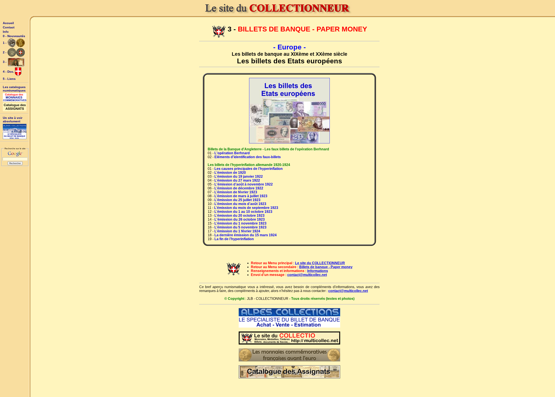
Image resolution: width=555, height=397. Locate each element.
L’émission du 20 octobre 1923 (239, 215)
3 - (5, 62)
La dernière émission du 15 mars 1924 (245, 235)
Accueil (8, 23)
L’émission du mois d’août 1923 (240, 204)
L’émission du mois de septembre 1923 (246, 208)
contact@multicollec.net (307, 275)
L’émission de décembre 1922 (238, 188)
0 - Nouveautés (14, 36)
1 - (5, 42)
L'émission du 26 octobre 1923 (239, 219)
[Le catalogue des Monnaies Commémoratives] (14, 97)
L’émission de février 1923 (235, 192)
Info (6, 31)
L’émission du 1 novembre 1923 (240, 223)
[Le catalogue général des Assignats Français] (14, 107)
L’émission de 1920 (230, 172)
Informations (317, 271)
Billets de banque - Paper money (326, 267)
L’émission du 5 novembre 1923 (240, 227)
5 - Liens (9, 78)
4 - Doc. (9, 71)
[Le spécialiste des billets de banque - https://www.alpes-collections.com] (14, 131)
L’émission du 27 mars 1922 (237, 180)
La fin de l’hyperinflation (234, 239)
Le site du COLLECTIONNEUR (320, 263)
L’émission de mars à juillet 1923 (240, 196)
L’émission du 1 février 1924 (237, 231)
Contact (9, 27)
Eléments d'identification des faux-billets (247, 157)
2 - (5, 52)
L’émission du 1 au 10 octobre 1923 (243, 211)
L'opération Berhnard (232, 153)
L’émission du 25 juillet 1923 (237, 200)
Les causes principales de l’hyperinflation (248, 169)
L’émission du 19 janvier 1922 (238, 176)
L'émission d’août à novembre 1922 (243, 184)
